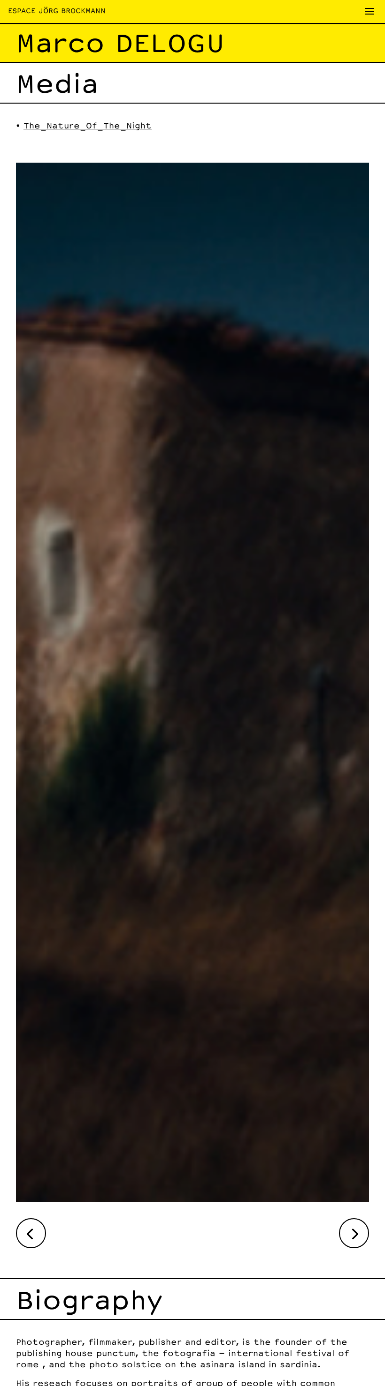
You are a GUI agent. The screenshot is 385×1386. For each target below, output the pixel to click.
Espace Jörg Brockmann (57, 10)
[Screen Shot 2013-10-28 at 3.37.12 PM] (192, 1199)
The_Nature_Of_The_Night (87, 125)
